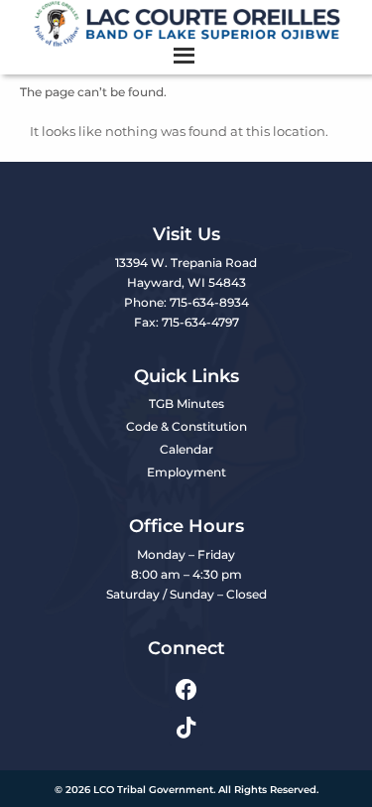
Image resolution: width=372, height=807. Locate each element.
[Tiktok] (186, 727)
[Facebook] (186, 690)
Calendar (186, 449)
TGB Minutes (186, 403)
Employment (186, 472)
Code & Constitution (186, 426)
